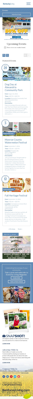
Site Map (21, 392)
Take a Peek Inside (16, 281)
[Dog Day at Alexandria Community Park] (16, 74)
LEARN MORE (6, 362)
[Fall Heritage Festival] (16, 185)
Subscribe (16, 278)
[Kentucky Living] (8, 3)
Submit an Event (16, 14)
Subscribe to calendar (10, 234)
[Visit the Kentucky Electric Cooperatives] (12, 384)
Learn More (6, 343)
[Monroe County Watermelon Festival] (16, 129)
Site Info (16, 392)
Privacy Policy (10, 392)
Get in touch (24, 373)
